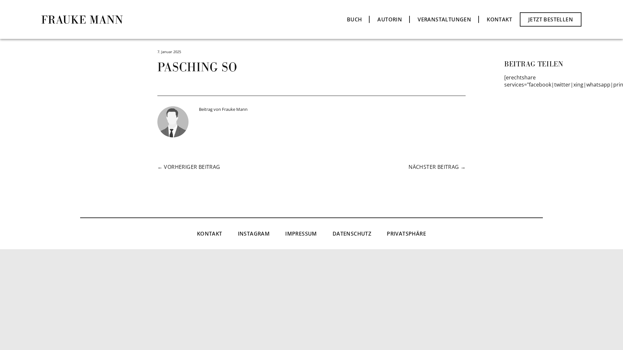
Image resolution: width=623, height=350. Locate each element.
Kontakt (499, 19)
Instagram (254, 233)
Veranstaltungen (444, 19)
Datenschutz (352, 233)
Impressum (301, 233)
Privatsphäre (406, 233)
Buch (354, 19)
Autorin (389, 19)
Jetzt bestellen (550, 19)
